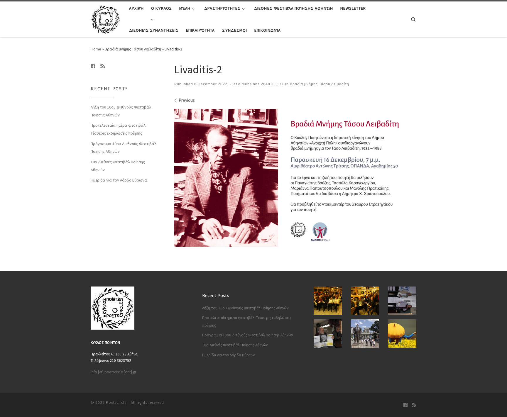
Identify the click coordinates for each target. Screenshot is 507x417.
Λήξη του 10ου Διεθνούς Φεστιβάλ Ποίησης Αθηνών (121, 111)
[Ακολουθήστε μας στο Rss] (102, 66)
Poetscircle (116, 402)
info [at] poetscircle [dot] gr (113, 371)
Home (96, 49)
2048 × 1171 (272, 84)
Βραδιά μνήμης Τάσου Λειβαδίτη (133, 49)
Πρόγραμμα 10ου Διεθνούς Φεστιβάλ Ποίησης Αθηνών (123, 147)
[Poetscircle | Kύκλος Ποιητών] (105, 18)
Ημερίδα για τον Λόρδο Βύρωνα (119, 180)
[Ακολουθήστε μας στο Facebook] (93, 66)
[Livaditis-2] (295, 178)
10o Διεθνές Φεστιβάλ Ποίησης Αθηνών (118, 165)
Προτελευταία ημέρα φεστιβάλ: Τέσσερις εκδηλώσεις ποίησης (118, 129)
